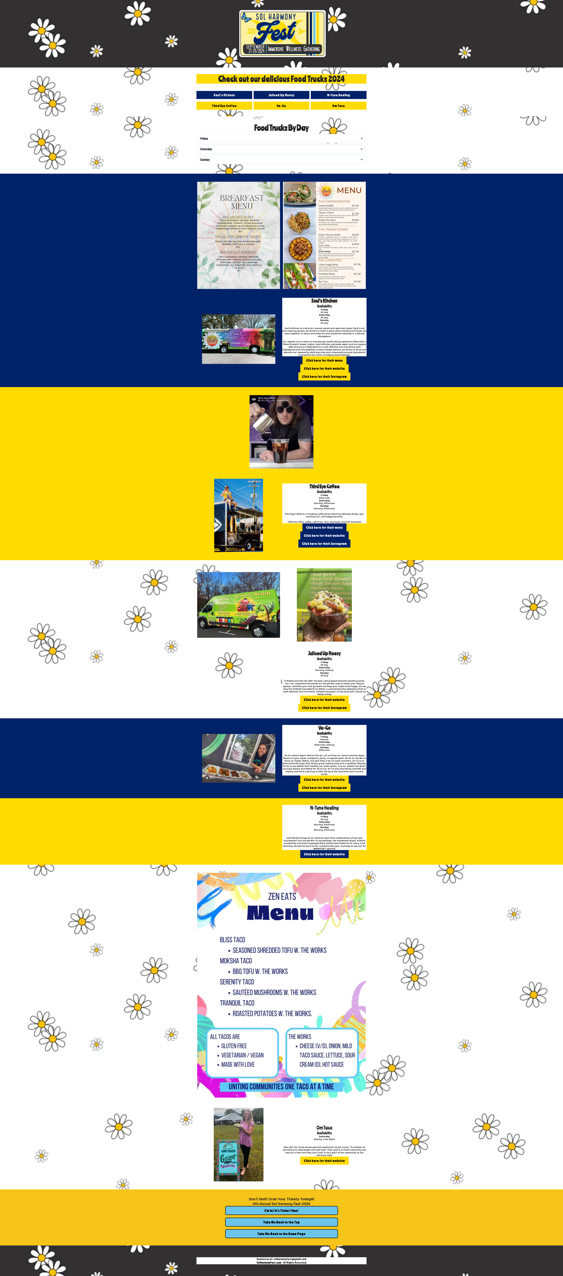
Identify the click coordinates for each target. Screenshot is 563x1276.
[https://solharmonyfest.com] (282, 33)
